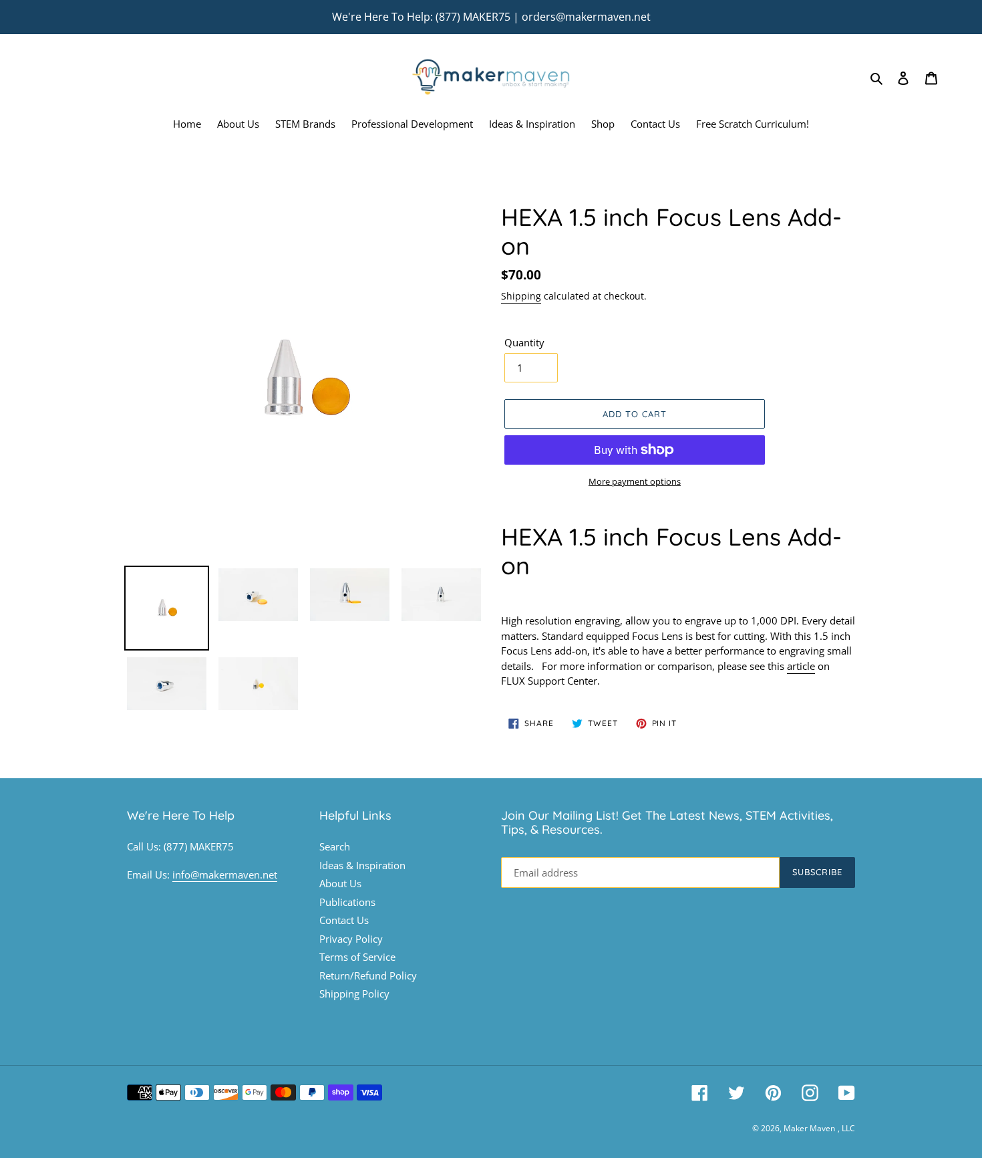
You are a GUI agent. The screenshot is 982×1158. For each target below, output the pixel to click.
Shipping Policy (354, 993)
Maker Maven (809, 1128)
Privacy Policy (351, 938)
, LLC (846, 1128)
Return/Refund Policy (368, 975)
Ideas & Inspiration (362, 865)
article (801, 666)
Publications (347, 902)
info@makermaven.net (224, 874)
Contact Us (344, 920)
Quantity (524, 342)
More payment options (635, 481)
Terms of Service (357, 956)
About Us (340, 883)
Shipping (521, 296)
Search (334, 846)
